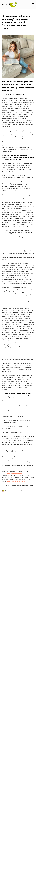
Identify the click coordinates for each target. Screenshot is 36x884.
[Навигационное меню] (33, 4)
